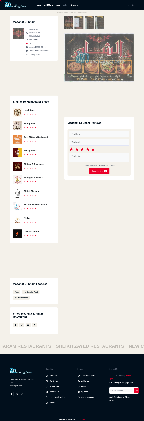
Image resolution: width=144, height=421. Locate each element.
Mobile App (54, 386)
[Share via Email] (28, 325)
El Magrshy (29, 123)
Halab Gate (29, 110)
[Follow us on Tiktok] (22, 394)
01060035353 (34, 36)
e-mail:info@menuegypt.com (121, 383)
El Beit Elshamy (31, 191)
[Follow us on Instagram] (17, 394)
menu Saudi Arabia (57, 397)
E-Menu (74, 5)
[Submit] (137, 390)
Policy (52, 403)
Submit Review (97, 171)
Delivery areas (34, 54)
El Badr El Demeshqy (34, 164)
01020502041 (34, 33)
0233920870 (34, 30)
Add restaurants (88, 376)
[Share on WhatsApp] (34, 325)
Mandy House (30, 150)
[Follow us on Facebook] (12, 394)
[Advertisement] (34, 80)
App (58, 5)
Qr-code (84, 392)
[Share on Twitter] (21, 325)
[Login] (133, 5)
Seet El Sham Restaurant (36, 137)
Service (80, 369)
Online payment (87, 397)
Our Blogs (54, 381)
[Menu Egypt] (15, 5)
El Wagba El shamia (33, 177)
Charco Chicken (31, 231)
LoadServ (81, 419)
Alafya (27, 218)
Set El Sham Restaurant (35, 204)
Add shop (85, 381)
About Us (53, 376)
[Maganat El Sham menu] (68, 22)
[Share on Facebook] (15, 325)
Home (38, 5)
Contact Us (54, 392)
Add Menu (48, 5)
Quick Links (50, 369)
